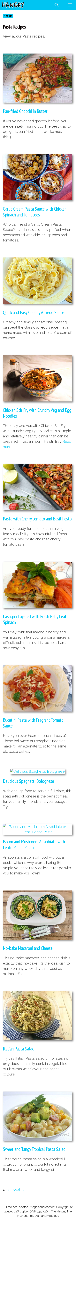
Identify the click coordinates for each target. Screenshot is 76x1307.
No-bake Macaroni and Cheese (28, 948)
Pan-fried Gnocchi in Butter (25, 111)
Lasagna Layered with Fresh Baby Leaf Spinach (34, 619)
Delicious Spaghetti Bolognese (28, 781)
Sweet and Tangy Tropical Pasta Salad (34, 1149)
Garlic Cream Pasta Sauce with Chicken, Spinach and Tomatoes (35, 212)
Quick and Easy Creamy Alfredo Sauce (33, 312)
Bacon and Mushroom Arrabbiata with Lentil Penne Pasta (34, 845)
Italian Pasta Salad (18, 1049)
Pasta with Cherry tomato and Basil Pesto (37, 519)
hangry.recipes (49, 1216)
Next (18, 1189)
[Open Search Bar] (56, 5)
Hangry (8, 15)
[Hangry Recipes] (13, 5)
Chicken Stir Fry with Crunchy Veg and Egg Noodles (37, 413)
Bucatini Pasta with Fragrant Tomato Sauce (33, 723)
